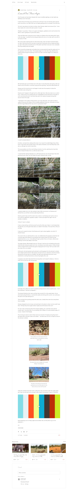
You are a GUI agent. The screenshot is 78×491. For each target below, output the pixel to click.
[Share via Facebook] (18, 431)
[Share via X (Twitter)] (21, 431)
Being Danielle (33, 2)
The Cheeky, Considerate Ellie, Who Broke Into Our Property (20, 455)
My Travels (27, 2)
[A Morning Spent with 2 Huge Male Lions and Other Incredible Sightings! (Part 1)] (57, 448)
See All (64, 441)
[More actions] (59, 10)
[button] (64, 2)
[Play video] (39, 68)
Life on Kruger (20, 2)
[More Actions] (59, 479)
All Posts (13, 2)
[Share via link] (26, 431)
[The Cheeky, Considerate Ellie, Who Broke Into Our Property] (20, 448)
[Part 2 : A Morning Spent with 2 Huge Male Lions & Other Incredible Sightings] (39, 448)
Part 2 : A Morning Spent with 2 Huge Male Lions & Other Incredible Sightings (39, 455)
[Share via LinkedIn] (24, 431)
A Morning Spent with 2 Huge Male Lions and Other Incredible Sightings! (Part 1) (57, 455)
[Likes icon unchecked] (21, 484)
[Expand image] (26, 167)
